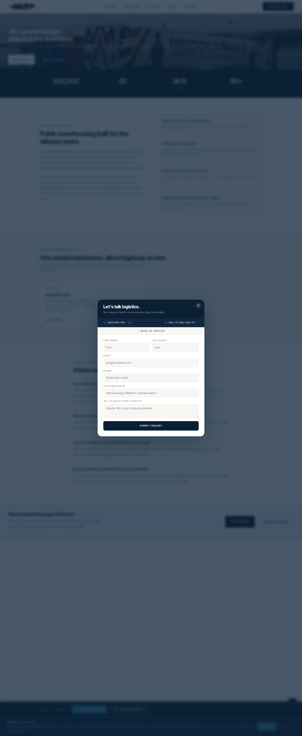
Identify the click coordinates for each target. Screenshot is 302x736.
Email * (107, 355)
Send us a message (146, 323)
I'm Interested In (114, 386)
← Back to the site (151, 330)
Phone (107, 371)
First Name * (111, 340)
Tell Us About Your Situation (122, 401)
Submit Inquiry (151, 425)
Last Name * (159, 340)
